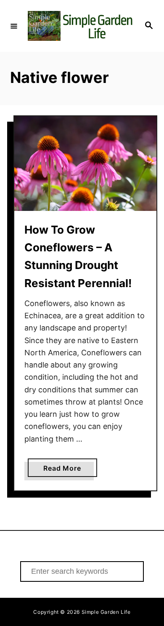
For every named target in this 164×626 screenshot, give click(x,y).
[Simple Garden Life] (81, 26)
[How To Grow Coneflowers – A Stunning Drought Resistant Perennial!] (85, 163)
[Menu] (14, 26)
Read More (70, 470)
